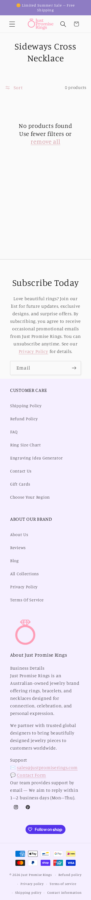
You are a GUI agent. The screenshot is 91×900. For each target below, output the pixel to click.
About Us (19, 534)
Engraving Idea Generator (36, 457)
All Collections (24, 573)
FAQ (14, 431)
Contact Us (21, 470)
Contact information (64, 892)
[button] (12, 24)
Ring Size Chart (25, 444)
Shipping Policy (26, 405)
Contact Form (31, 775)
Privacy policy (32, 884)
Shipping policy (28, 892)
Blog (14, 560)
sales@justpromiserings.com (47, 767)
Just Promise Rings (36, 875)
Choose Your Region (30, 497)
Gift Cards (20, 484)
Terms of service (63, 884)
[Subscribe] (74, 368)
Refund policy (69, 875)
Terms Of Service (27, 599)
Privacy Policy (33, 351)
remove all (45, 141)
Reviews (18, 547)
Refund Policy (24, 418)
